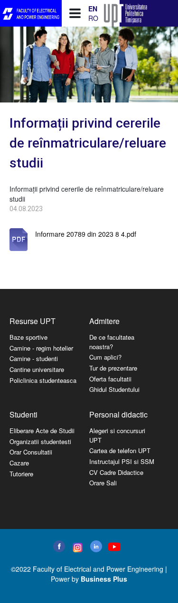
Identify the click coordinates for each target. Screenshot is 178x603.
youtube (114, 546)
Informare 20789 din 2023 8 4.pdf (85, 234)
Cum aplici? (105, 357)
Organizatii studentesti (40, 441)
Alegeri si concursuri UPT (117, 435)
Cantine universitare (36, 369)
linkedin (96, 546)
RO (93, 18)
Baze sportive (28, 337)
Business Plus (104, 579)
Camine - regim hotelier (41, 348)
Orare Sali (103, 482)
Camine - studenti (33, 358)
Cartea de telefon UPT (119, 450)
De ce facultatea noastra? (111, 342)
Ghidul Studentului (114, 389)
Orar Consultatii (30, 451)
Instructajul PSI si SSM (121, 461)
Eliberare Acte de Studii (42, 430)
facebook (59, 546)
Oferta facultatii (110, 378)
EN (92, 8)
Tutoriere (21, 473)
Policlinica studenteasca (42, 380)
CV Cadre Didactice (116, 472)
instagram (76, 547)
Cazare (19, 462)
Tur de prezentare (113, 367)
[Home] (31, 13)
